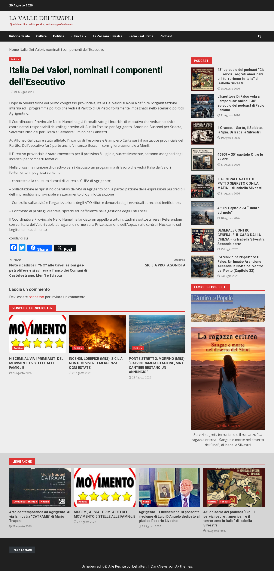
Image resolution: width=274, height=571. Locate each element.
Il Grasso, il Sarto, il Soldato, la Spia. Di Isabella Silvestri (202, 133)
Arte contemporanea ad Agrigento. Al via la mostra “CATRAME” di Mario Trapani (40, 487)
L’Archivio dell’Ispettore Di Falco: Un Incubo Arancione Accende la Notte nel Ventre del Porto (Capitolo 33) (202, 266)
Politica (58, 36)
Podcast (166, 36)
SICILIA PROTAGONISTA (165, 263)
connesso (36, 296)
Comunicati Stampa (25, 501)
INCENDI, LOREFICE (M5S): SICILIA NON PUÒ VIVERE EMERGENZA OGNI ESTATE (97, 334)
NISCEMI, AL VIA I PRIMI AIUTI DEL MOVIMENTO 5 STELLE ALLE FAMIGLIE (37, 334)
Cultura (41, 36)
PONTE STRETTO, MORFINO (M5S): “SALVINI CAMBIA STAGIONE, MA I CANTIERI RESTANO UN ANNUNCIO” (157, 334)
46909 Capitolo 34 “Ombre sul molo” (202, 213)
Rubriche (77, 36)
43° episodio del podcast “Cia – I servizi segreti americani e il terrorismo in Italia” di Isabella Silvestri (202, 79)
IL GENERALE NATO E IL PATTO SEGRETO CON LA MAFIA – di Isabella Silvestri (202, 186)
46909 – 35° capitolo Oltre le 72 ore (202, 159)
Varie (146, 501)
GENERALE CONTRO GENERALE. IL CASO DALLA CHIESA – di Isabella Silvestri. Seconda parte (202, 240)
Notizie (45, 501)
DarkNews (159, 566)
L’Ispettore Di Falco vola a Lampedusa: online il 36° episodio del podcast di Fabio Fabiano (202, 106)
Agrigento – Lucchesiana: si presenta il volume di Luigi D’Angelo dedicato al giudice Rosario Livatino (169, 487)
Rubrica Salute (19, 36)
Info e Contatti (22, 550)
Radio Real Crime (141, 36)
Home (14, 49)
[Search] (259, 36)
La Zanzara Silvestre (107, 36)
